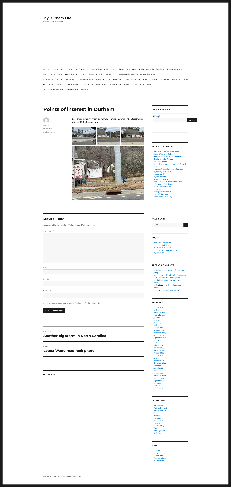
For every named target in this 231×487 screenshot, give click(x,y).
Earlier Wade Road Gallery (151, 69)
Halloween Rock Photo (162, 243)
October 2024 (159, 335)
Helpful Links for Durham (137, 79)
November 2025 (160, 313)
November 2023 (160, 350)
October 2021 (159, 373)
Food (155, 413)
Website (47, 291)
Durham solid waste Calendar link (59, 79)
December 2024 (160, 330)
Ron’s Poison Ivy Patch (120, 84)
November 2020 (160, 376)
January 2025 (159, 328)
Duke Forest (158, 405)
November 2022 (160, 363)
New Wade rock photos (162, 248)
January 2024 (159, 348)
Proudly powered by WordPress (70, 476)
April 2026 (158, 310)
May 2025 (157, 323)
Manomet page (174, 69)
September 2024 (160, 338)
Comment (48, 231)
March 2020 (158, 388)
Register (157, 450)
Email (47, 279)
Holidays (157, 416)
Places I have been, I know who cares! (170, 79)
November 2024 (160, 333)
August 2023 (158, 355)
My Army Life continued (165, 250)
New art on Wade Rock (171, 290)
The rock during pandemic (102, 74)
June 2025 (157, 320)
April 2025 (157, 325)
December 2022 (160, 360)
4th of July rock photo (162, 245)
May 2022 (157, 371)
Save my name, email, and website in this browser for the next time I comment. (77, 303)
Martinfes (157, 280)
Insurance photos (143, 84)
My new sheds (86, 79)
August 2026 (158, 308)
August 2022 (158, 368)
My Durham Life (57, 18)
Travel (156, 428)
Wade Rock (158, 433)
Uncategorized (159, 431)
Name (46, 267)
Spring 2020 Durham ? (78, 69)
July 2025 (157, 318)
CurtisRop (157, 270)
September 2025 (160, 315)
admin (46, 125)
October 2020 (159, 378)
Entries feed (158, 455)
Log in (156, 453)
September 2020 (160, 381)
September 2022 (160, 366)
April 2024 (157, 343)
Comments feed (160, 458)
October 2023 (159, 353)
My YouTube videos (52, 74)
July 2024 (157, 340)
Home (46, 69)
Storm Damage (159, 426)
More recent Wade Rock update (168, 278)
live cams (157, 418)
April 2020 (157, 386)
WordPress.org (159, 461)
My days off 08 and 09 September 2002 (137, 74)
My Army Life (159, 253)
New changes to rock (75, 74)
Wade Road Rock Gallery (104, 69)
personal (157, 423)
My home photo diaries (95, 84)
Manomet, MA (159, 421)
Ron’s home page (127, 69)
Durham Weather (160, 411)
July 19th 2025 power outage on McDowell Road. (66, 89)
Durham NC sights (50, 132)
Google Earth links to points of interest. (62, 84)
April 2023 (157, 358)
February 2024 (159, 345)
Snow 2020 (58, 69)
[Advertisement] (116, 47)
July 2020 (157, 383)
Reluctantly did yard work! (109, 79)
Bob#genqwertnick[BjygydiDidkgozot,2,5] (170, 275)
